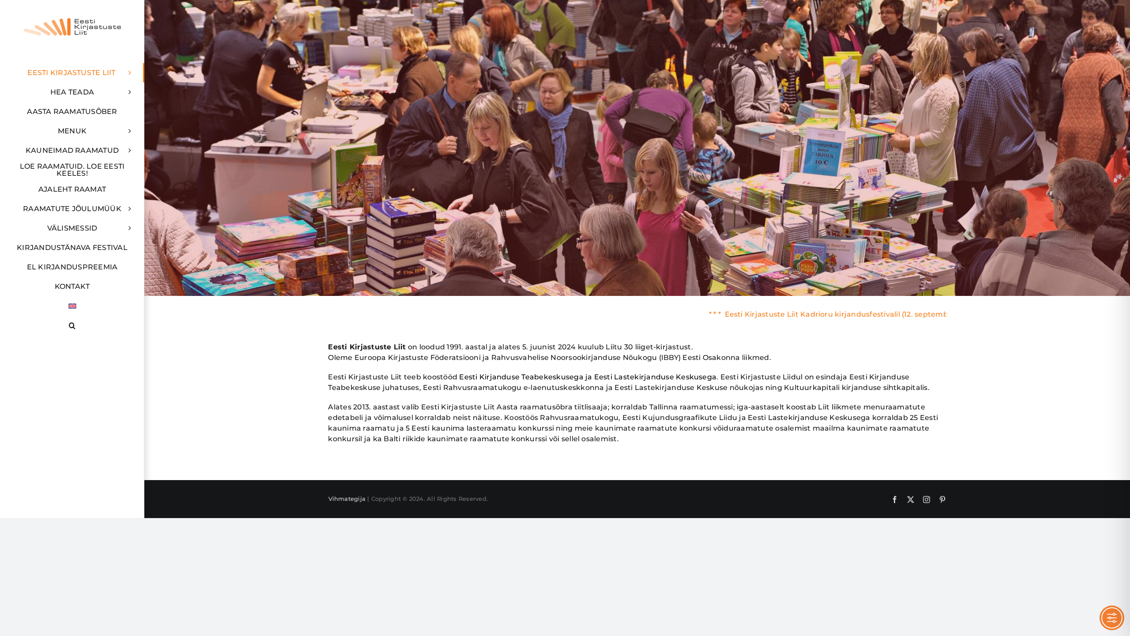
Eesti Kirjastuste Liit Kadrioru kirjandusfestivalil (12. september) (777, 314)
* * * (653, 314)
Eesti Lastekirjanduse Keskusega (655, 377)
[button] (72, 325)
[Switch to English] (72, 306)
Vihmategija (347, 498)
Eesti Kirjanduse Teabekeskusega (521, 377)
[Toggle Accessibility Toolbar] (1111, 617)
